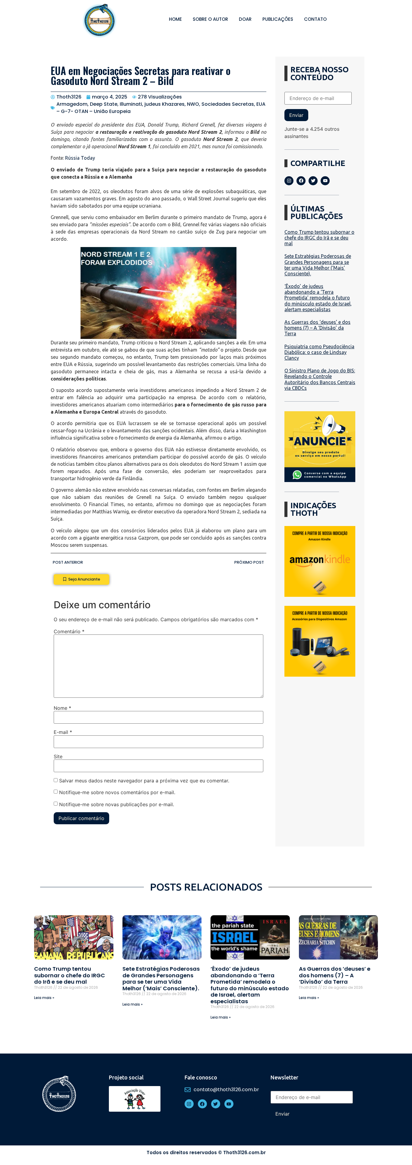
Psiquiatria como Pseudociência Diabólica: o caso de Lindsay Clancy (319, 352)
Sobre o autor (210, 19)
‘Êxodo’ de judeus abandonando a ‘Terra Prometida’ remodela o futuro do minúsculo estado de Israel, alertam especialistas (318, 297)
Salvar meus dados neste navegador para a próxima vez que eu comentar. (144, 780)
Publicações (277, 19)
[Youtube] (325, 180)
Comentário (69, 631)
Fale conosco (201, 1077)
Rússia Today (80, 158)
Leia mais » (44, 997)
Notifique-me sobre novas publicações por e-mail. (116, 804)
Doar (245, 19)
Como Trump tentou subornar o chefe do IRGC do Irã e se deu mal (319, 237)
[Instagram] (288, 180)
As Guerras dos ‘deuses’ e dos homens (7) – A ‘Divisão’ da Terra (317, 327)
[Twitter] (313, 180)
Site (58, 756)
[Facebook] (301, 180)
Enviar (296, 115)
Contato (315, 19)
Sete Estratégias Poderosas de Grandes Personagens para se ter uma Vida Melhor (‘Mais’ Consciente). (317, 264)
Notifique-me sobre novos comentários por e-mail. (117, 792)
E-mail (63, 732)
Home (175, 19)
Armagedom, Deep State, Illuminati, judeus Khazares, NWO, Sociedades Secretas (155, 104)
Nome (62, 708)
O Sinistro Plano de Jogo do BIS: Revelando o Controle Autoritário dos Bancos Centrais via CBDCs (319, 379)
